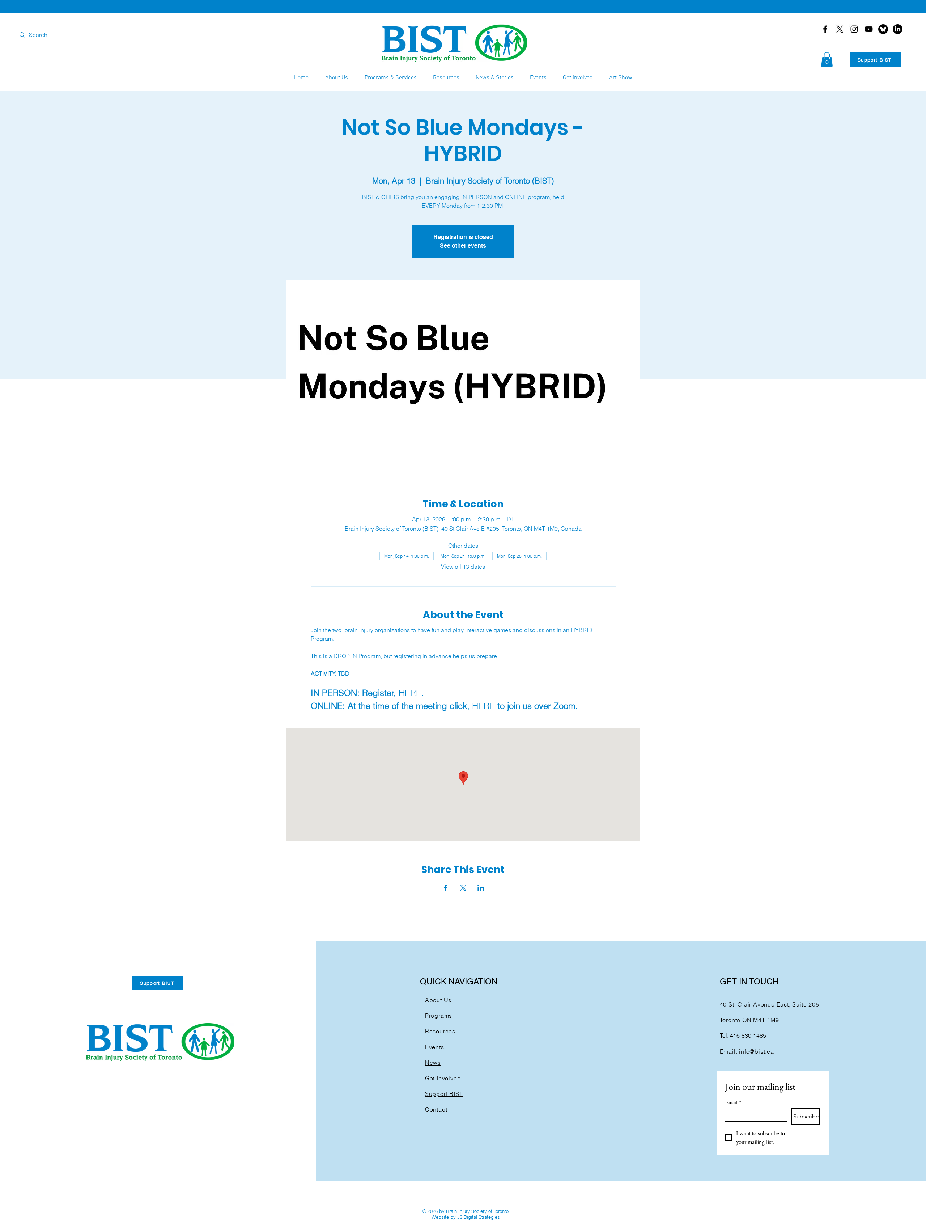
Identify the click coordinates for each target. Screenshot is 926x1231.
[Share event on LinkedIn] (480, 888)
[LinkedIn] (897, 29)
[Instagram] (854, 29)
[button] (827, 59)
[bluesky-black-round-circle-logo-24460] (883, 29)
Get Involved (443, 1078)
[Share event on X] (463, 888)
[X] (840, 29)
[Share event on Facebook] (445, 888)
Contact (436, 1109)
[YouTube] (869, 29)
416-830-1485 (748, 1035)
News (433, 1062)
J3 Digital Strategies (478, 1217)
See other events (463, 245)
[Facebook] (825, 29)
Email (733, 1102)
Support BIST (444, 1093)
